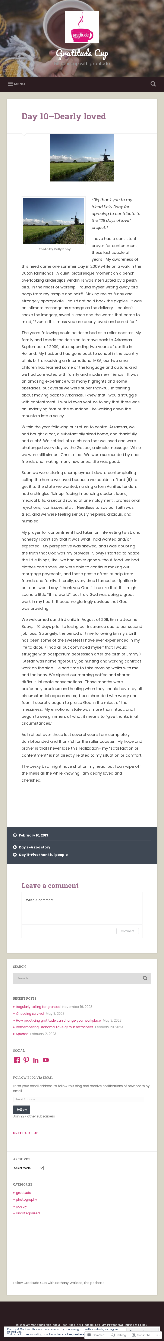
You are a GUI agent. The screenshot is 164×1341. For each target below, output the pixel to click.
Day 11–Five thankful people (43, 855)
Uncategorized (28, 1213)
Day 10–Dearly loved (64, 116)
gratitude (23, 1192)
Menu (19, 83)
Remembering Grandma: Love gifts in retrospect (54, 1027)
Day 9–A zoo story (34, 847)
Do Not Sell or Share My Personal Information (105, 1325)
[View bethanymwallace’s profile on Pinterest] (26, 1060)
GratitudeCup (25, 1133)
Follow (21, 1109)
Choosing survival (30, 1013)
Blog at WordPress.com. (38, 1325)
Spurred (22, 1034)
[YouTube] (45, 1060)
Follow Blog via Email (33, 1078)
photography (26, 1199)
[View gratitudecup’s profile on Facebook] (17, 1060)
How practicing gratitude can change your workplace (58, 1020)
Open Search (152, 84)
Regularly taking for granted (38, 1007)
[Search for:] (82, 978)
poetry (21, 1206)
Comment (127, 931)
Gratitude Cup (82, 52)
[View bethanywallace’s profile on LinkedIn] (35, 1060)
